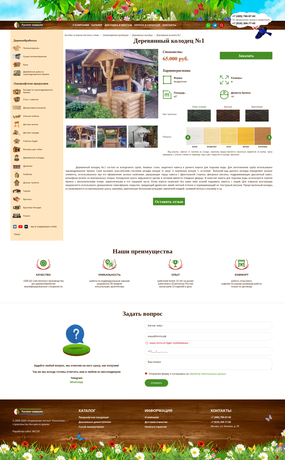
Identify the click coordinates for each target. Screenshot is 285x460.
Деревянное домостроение (95, 422)
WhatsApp (76, 382)
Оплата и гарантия (147, 25)
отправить (156, 383)
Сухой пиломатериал (91, 427)
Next (154, 86)
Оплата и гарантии (156, 427)
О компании (81, 25)
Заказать (246, 55)
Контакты (169, 25)
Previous (68, 86)
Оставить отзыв (169, 201)
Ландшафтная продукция (94, 417)
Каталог (96, 25)
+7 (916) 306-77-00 (243, 23)
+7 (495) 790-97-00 (243, 16)
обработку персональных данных (207, 374)
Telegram (76, 378)
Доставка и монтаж (118, 25)
